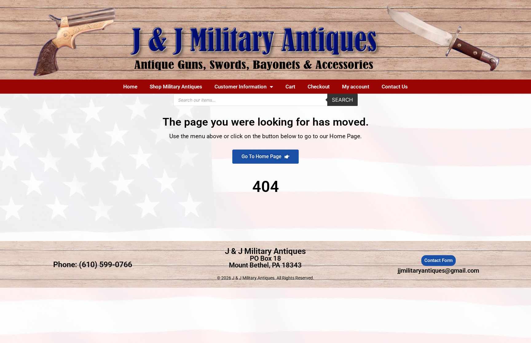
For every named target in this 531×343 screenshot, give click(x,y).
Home (130, 87)
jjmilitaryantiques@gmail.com (438, 270)
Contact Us (395, 87)
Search (342, 100)
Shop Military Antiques (176, 87)
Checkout (319, 87)
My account (355, 87)
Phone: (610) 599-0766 (92, 264)
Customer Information (240, 87)
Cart (290, 87)
